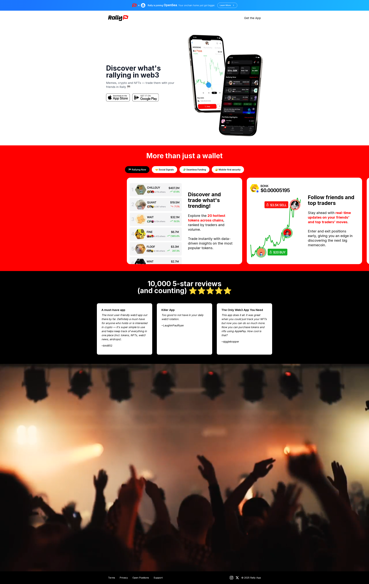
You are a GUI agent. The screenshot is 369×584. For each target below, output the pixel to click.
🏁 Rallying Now (137, 169)
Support (158, 577)
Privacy (124, 577)
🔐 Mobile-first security (228, 169)
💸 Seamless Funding (194, 169)
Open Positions (140, 577)
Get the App (252, 18)
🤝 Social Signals (164, 169)
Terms (111, 577)
